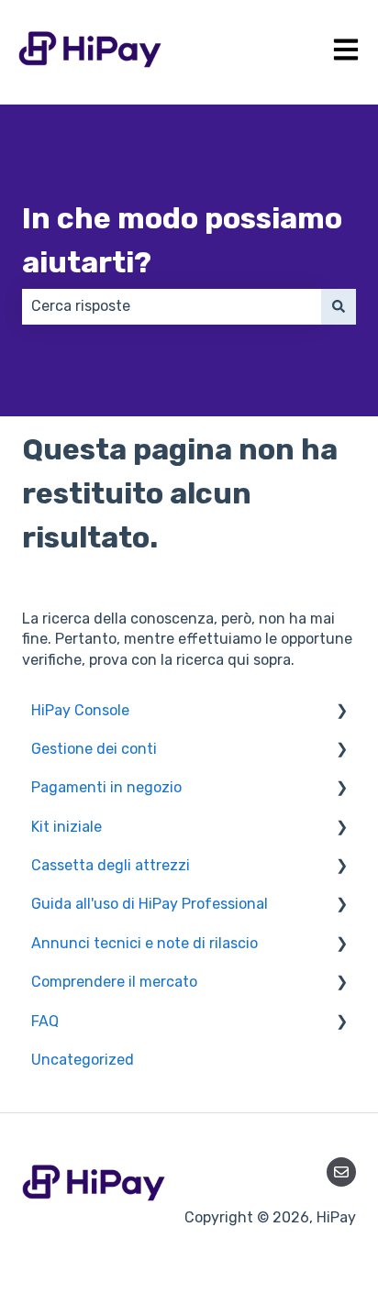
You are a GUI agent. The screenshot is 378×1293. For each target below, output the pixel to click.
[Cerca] (338, 306)
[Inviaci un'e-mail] (341, 1172)
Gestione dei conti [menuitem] (94, 748)
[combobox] (171, 306)
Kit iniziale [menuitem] (66, 826)
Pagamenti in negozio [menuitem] (106, 787)
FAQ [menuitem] (45, 1021)
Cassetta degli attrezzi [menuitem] (110, 865)
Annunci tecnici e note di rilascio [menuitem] (144, 943)
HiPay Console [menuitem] (80, 710)
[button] (341, 712)
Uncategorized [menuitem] (82, 1059)
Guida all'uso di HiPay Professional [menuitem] (149, 903)
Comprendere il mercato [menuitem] (114, 981)
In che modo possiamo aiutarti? (182, 240)
